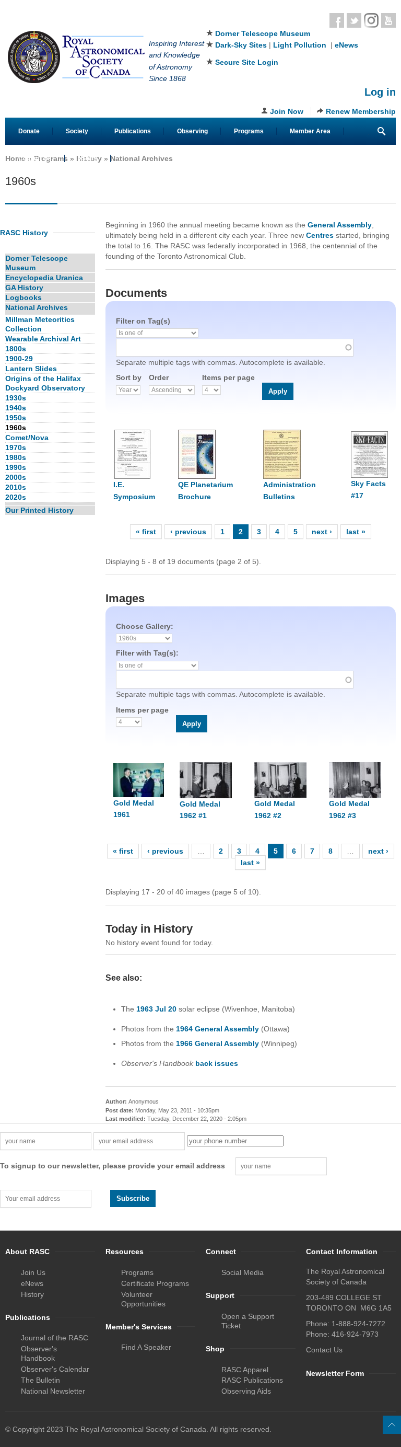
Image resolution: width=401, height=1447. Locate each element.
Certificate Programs (155, 1283)
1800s (15, 348)
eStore (88, 158)
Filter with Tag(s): (147, 653)
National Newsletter (53, 1391)
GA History (24, 287)
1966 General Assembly (217, 1043)
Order (159, 377)
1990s (15, 467)
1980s (15, 457)
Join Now (286, 111)
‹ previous (188, 531)
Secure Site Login (246, 62)
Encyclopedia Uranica (44, 277)
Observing (192, 131)
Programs (249, 131)
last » (355, 531)
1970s (15, 447)
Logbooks (23, 297)
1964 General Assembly (217, 1029)
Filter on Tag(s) (143, 321)
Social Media (242, 1272)
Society (77, 131)
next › (322, 531)
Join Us (33, 1272)
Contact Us (35, 158)
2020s (15, 497)
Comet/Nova (27, 437)
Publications (132, 131)
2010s (15, 487)
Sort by (128, 377)
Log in (380, 92)
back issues (216, 1063)
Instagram (371, 20)
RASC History (24, 232)
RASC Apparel (244, 1369)
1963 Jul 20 (156, 1009)
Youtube (388, 20)
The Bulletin (40, 1380)
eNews (346, 45)
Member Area (310, 131)
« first (146, 531)
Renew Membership (361, 111)
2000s (15, 477)
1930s (15, 398)
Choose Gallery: (144, 626)
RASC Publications (252, 1380)
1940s (15, 408)
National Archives (141, 158)
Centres (320, 235)
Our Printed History (39, 510)
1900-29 (19, 358)
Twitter (354, 20)
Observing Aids (246, 1391)
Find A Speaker (146, 1347)
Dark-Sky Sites (241, 45)
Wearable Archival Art (43, 339)
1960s (15, 427)
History (32, 1294)
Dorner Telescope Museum (262, 33)
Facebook (336, 20)
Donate (29, 131)
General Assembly (340, 225)
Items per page (228, 377)
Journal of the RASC (54, 1338)
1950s (15, 418)
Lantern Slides (31, 368)
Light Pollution (299, 45)
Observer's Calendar (55, 1369)
